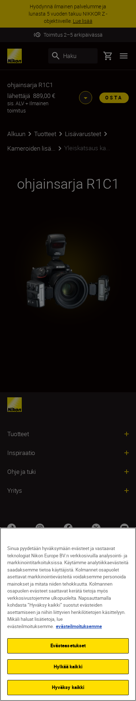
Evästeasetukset (68, 645)
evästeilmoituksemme (79, 626)
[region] (68, 614)
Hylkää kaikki (68, 666)
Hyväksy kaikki (68, 687)
